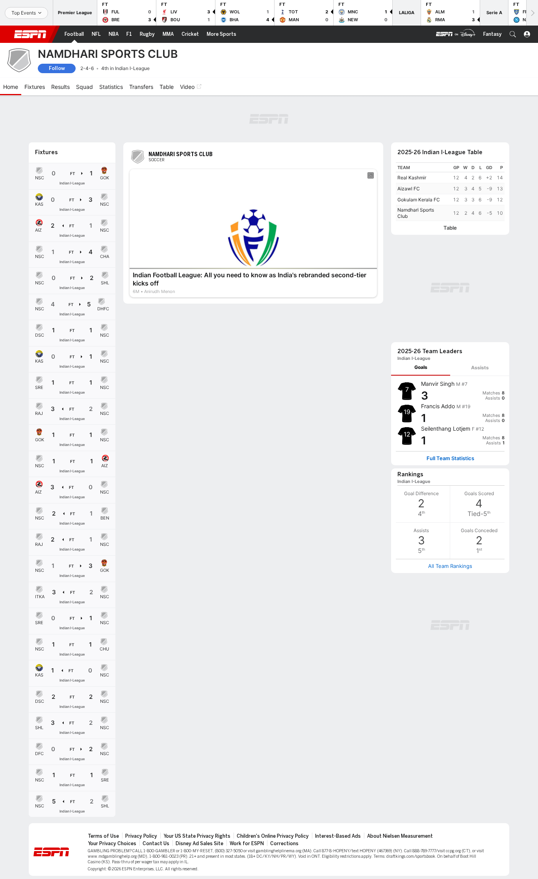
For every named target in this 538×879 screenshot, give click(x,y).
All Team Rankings (450, 566)
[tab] (420, 367)
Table (450, 228)
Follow (57, 68)
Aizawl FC (408, 189)
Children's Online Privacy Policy (273, 836)
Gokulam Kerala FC (418, 200)
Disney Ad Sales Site (199, 843)
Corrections (284, 843)
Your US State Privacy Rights (196, 836)
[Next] (532, 13)
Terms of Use (103, 836)
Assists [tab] (480, 367)
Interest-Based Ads (338, 836)
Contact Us (156, 843)
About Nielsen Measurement (400, 836)
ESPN (30, 34)
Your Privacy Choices (112, 843)
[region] (450, 191)
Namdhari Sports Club (415, 213)
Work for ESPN (247, 843)
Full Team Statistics (450, 458)
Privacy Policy (141, 836)
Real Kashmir (411, 178)
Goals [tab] (420, 367)
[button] (513, 34)
